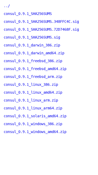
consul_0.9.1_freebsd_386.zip (33, 61)
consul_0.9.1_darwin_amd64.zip (34, 53)
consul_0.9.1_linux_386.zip (31, 84)
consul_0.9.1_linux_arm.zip (31, 100)
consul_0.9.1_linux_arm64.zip (33, 108)
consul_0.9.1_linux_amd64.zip (33, 92)
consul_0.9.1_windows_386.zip (33, 124)
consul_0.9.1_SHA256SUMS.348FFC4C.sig (41, 21)
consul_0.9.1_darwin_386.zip (32, 45)
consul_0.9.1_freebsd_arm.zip (33, 77)
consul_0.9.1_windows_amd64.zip (35, 132)
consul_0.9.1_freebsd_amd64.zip (35, 69)
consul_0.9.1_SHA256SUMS (28, 14)
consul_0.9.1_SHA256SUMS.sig (32, 37)
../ (7, 6)
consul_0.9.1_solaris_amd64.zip (35, 116)
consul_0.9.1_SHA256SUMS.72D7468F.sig (41, 29)
